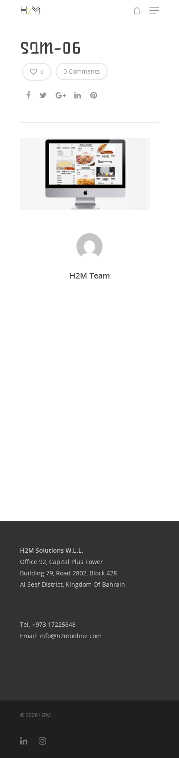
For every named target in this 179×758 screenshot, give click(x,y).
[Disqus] (89, 391)
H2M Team (90, 275)
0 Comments (81, 71)
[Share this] (29, 93)
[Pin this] (94, 93)
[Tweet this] (44, 93)
